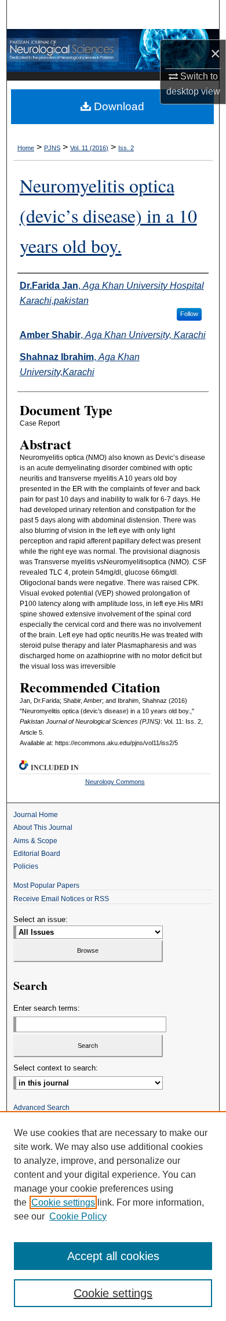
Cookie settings (63, 1202)
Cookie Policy (78, 1216)
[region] (113, 1216)
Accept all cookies (113, 1256)
